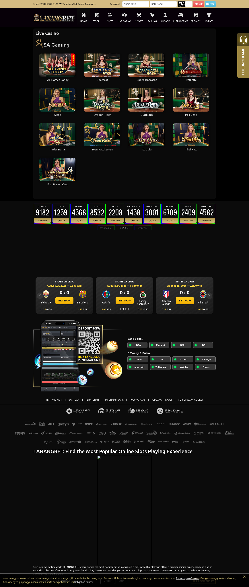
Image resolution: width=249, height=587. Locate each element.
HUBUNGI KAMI (137, 400)
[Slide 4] (128, 308)
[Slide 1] (120, 308)
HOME (83, 21)
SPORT (139, 21)
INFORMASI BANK (114, 400)
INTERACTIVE (180, 21)
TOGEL (97, 21)
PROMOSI (196, 21)
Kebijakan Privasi (83, 582)
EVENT (209, 21)
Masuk (199, 4)
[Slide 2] (123, 308)
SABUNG (152, 21)
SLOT (110, 21)
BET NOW (64, 300)
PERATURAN (92, 400)
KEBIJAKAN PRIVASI (162, 400)
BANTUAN (74, 400)
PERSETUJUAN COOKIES (191, 400)
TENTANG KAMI (54, 400)
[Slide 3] (126, 308)
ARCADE (165, 21)
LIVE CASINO (124, 21)
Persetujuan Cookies (187, 578)
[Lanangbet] (124, 510)
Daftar (210, 4)
